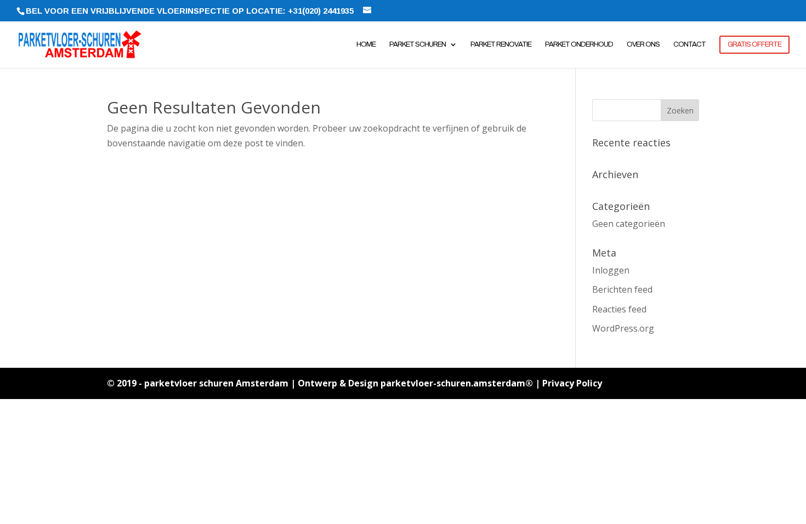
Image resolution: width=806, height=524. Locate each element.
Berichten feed (622, 289)
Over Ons (643, 44)
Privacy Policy (572, 383)
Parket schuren (417, 44)
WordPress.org (623, 328)
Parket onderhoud (579, 44)
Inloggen (610, 270)
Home (366, 44)
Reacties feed (619, 309)
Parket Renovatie (500, 44)
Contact (689, 44)
